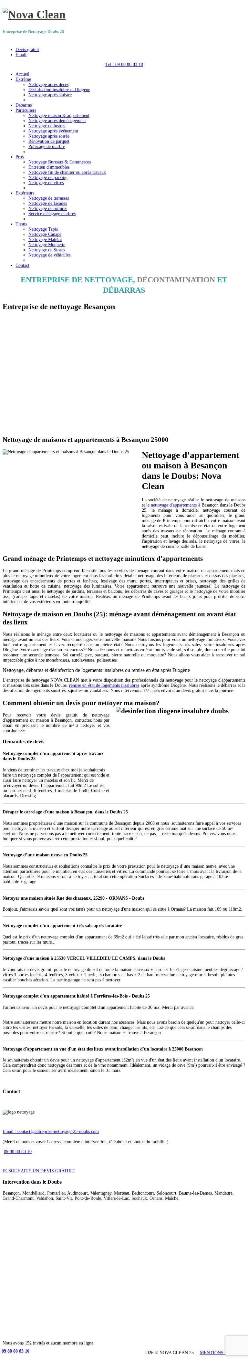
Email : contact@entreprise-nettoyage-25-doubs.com (51, 1131)
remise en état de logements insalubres (104, 685)
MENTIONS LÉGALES (222, 1352)
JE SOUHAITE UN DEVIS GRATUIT (39, 1170)
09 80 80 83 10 (18, 1151)
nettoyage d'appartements (174, 505)
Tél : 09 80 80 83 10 (124, 64)
